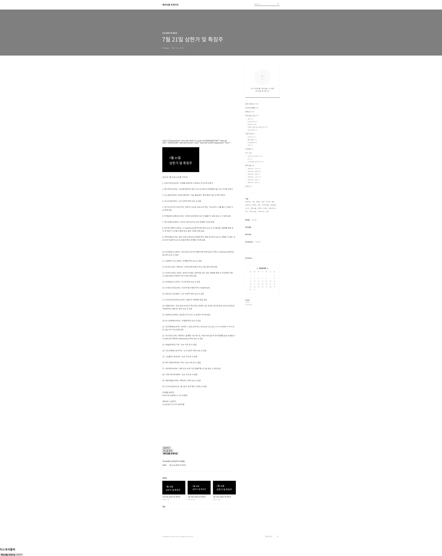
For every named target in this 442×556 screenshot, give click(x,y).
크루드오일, (253, 211)
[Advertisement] (199, 85)
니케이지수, (261, 211)
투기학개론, (265, 205)
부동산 (248, 186)
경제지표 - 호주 (254, 182)
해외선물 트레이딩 (170, 4)
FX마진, (265, 208)
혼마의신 (252, 124)
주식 (248, 153)
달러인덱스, (272, 208)
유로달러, (273, 205)
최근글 (247, 220)
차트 (250, 145)
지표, (267, 211)
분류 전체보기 (251, 104)
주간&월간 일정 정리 (256, 162)
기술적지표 (250, 134)
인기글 (254, 220)
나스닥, (247, 208)
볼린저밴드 (252, 140)
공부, (263, 202)
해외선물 (249, 165)
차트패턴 (249, 149)
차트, (253, 202)
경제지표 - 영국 (254, 174)
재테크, (258, 202)
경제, (273, 202)
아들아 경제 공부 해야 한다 (258, 127)
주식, (246, 211)
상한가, (260, 208)
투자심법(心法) (252, 115)
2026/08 (262, 268)
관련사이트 (268, 536)
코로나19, (248, 205)
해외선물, (254, 208)
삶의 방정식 (252, 130)
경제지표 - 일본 (254, 180)
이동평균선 (252, 142)
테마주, (254, 205)
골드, (259, 205)
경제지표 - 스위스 (254, 177)
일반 (250, 119)
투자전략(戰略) (252, 108)
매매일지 (249, 112)
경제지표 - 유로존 (254, 171)
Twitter (258, 242)
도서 (250, 159)
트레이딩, (248, 202)
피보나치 (251, 137)
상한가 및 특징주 (255, 156)
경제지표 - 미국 (254, 169)
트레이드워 (253, 122)
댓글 (163, 506)
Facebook (249, 242)
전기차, (268, 202)
